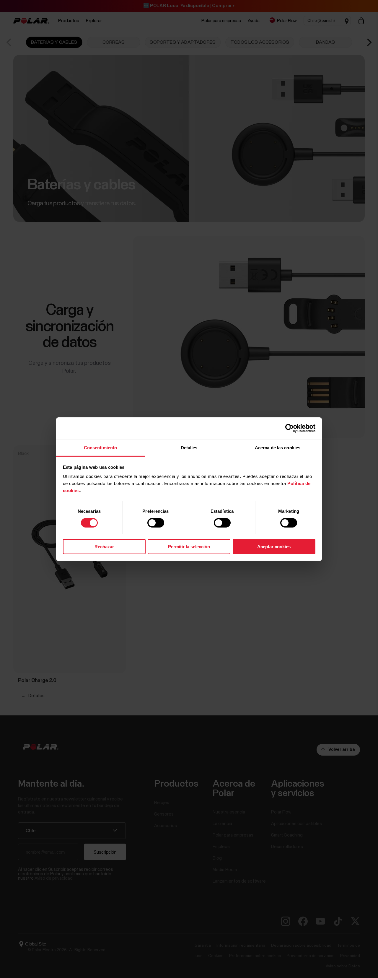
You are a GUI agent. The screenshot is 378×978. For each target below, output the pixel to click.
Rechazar (104, 546)
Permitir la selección (189, 546)
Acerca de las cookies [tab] (277, 447)
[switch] (155, 523)
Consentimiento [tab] (100, 447)
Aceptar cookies (274, 546)
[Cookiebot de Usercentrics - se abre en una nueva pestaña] (289, 428)
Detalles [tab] (189, 447)
